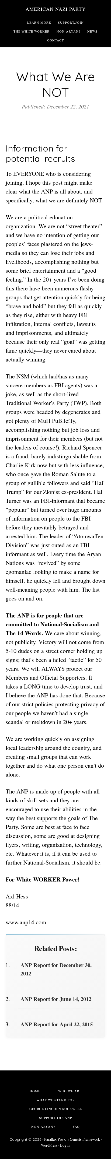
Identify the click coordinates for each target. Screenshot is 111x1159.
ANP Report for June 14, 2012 (55, 999)
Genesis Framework (85, 1139)
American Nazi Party (56, 9)
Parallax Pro (53, 1139)
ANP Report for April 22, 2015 (56, 1024)
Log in (65, 1145)
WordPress (49, 1145)
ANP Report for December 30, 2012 (56, 969)
